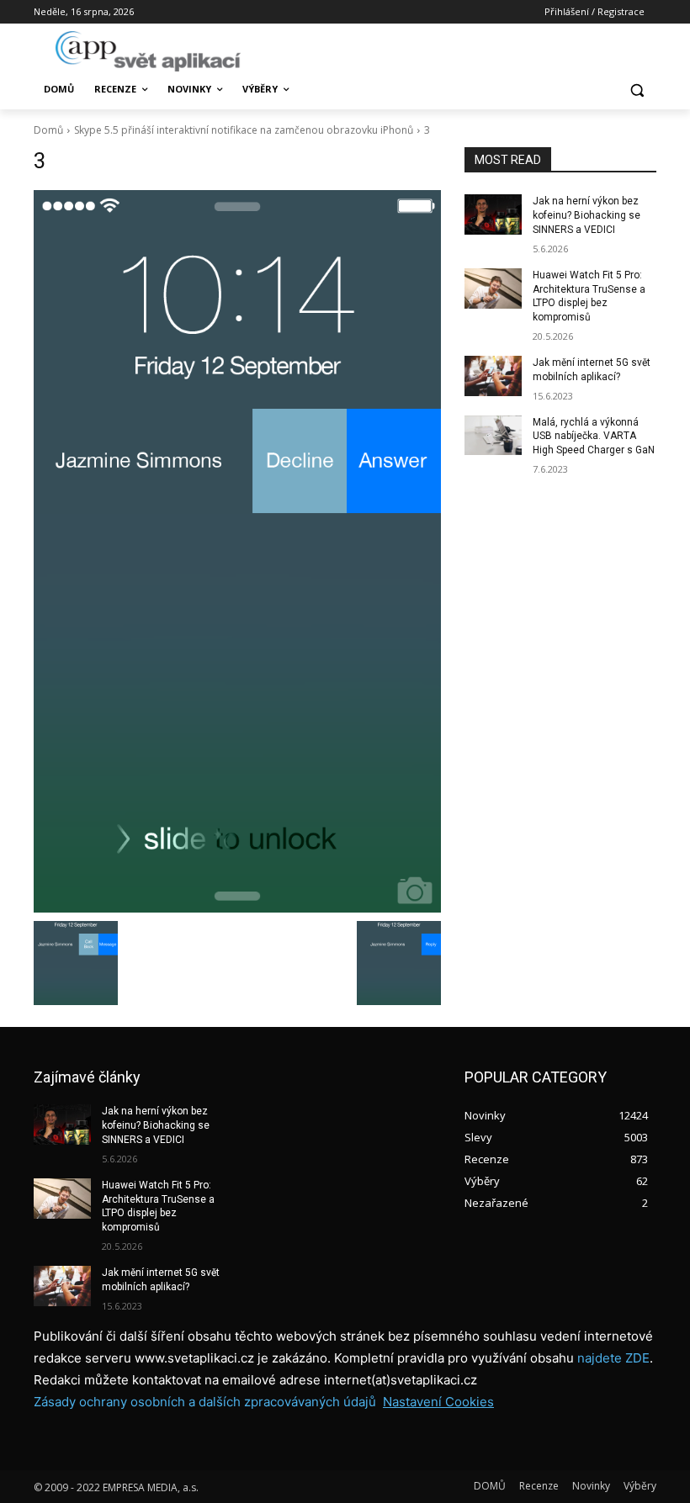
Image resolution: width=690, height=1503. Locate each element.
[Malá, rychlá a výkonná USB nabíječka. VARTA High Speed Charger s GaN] (493, 435)
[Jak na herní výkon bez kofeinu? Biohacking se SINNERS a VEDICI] (493, 214)
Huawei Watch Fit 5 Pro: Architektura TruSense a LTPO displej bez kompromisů (158, 1206)
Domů (48, 130)
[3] (237, 551)
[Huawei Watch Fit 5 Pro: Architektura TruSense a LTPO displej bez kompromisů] (493, 288)
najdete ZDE (613, 1358)
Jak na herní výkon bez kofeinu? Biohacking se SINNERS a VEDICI (586, 215)
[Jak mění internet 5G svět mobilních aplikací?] (493, 376)
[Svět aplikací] (148, 51)
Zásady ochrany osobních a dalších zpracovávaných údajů (205, 1402)
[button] (636, 89)
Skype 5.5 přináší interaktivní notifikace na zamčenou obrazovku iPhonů (243, 130)
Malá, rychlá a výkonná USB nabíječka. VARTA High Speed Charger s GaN (594, 436)
